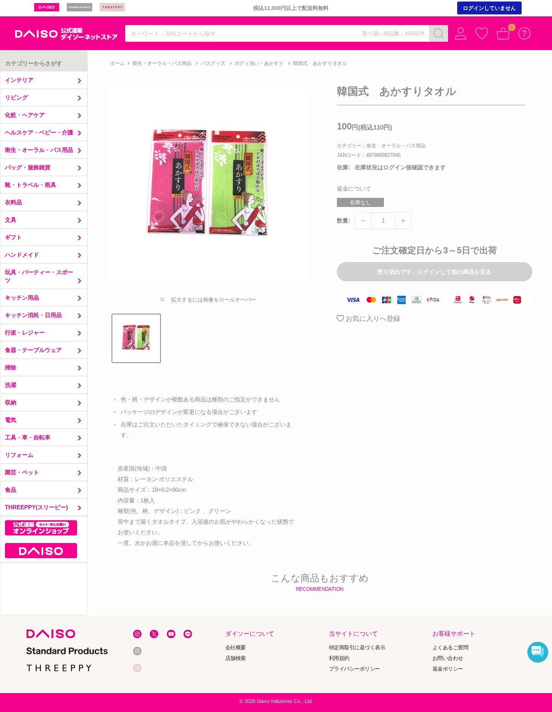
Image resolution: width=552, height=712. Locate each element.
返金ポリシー (447, 668)
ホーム (117, 63)
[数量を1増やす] (403, 221)
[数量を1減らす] (363, 221)
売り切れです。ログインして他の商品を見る (434, 271)
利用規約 (339, 658)
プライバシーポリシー (354, 668)
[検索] (438, 33)
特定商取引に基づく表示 (357, 647)
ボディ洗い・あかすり (259, 63)
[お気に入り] (482, 33)
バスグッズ (213, 63)
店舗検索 (235, 658)
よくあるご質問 (450, 647)
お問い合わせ (447, 658)
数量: (343, 220)
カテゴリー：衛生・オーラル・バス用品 (381, 145)
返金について (354, 188)
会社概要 (235, 647)
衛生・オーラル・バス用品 (162, 63)
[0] (503, 33)
